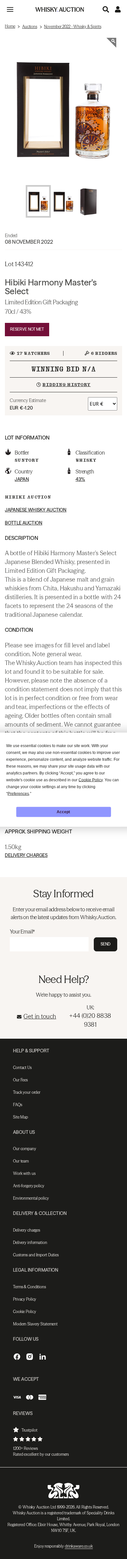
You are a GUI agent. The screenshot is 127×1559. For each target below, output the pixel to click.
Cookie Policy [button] (90, 779)
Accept (63, 812)
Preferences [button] (18, 793)
